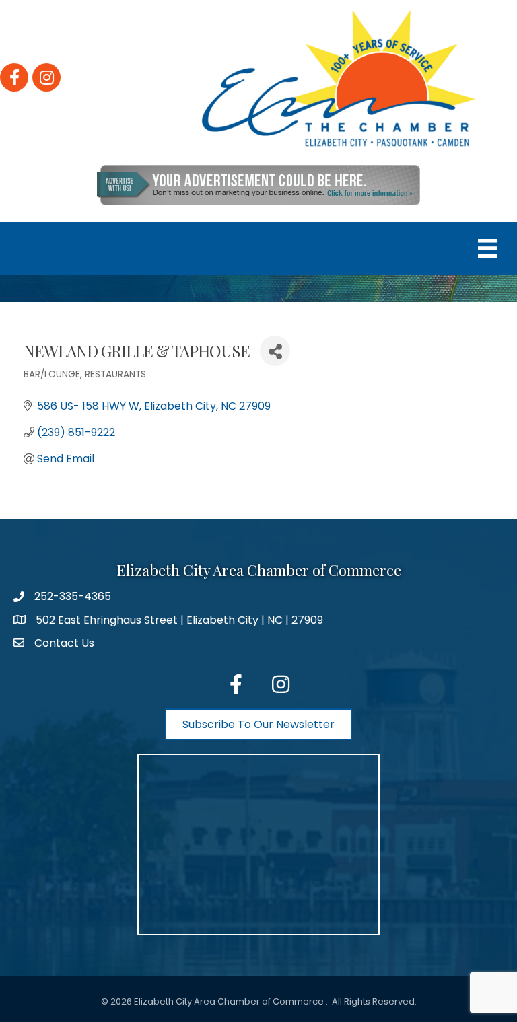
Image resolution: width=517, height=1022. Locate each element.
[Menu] (487, 248)
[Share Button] (275, 351)
